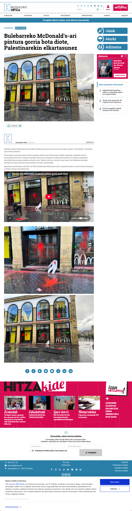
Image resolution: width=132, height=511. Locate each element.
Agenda (107, 15)
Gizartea (8, 28)
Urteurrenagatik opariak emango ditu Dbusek (111, 109)
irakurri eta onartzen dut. (51, 451)
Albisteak (8, 15)
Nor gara (111, 417)
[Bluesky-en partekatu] (46, 371)
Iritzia (46, 15)
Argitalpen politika (121, 468)
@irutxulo (31, 142)
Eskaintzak (111, 409)
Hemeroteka (112, 414)
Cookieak (124, 462)
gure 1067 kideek (18, 484)
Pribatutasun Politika (42, 451)
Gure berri (110, 403)
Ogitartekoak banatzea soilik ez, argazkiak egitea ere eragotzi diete (112, 92)
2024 (87, 142)
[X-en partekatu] (33, 371)
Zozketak (110, 406)
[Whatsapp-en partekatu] (58, 371)
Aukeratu (113, 489)
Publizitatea (66, 465)
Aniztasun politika (121, 471)
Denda (108, 411)
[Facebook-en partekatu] (27, 371)
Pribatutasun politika (120, 465)
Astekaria (28, 15)
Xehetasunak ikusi (12, 507)
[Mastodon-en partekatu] (40, 371)
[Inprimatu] (71, 371)
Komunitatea (87, 15)
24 (93, 142)
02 (91, 142)
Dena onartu (114, 482)
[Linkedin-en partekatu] (64, 371)
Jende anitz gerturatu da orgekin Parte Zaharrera (112, 101)
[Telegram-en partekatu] (52, 371)
